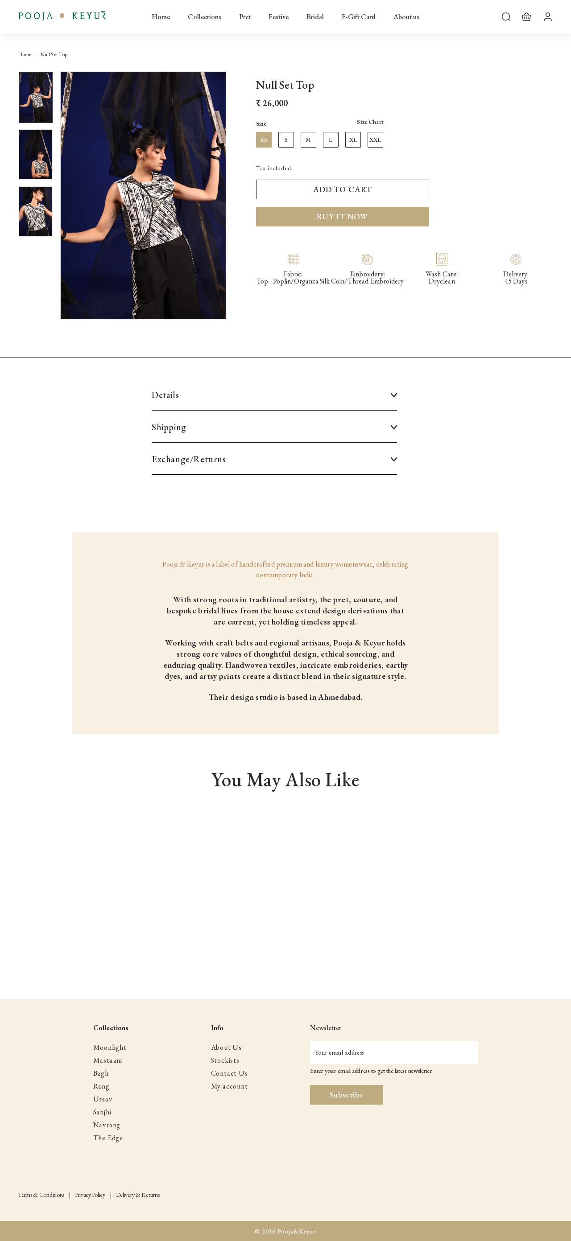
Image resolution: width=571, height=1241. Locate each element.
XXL (375, 140)
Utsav (102, 1099)
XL (353, 140)
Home (161, 16)
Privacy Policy (90, 1195)
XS (263, 140)
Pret (245, 16)
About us (406, 16)
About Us (226, 1047)
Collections (204, 16)
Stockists (225, 1060)
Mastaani (107, 1060)
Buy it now (342, 216)
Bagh (101, 1073)
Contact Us (229, 1073)
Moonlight (110, 1047)
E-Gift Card (359, 16)
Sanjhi (102, 1112)
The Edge (108, 1137)
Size (320, 123)
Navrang (107, 1125)
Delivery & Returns (138, 1195)
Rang (101, 1086)
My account (229, 1086)
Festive (279, 16)
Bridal (315, 16)
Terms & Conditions (41, 1195)
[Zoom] (143, 195)
